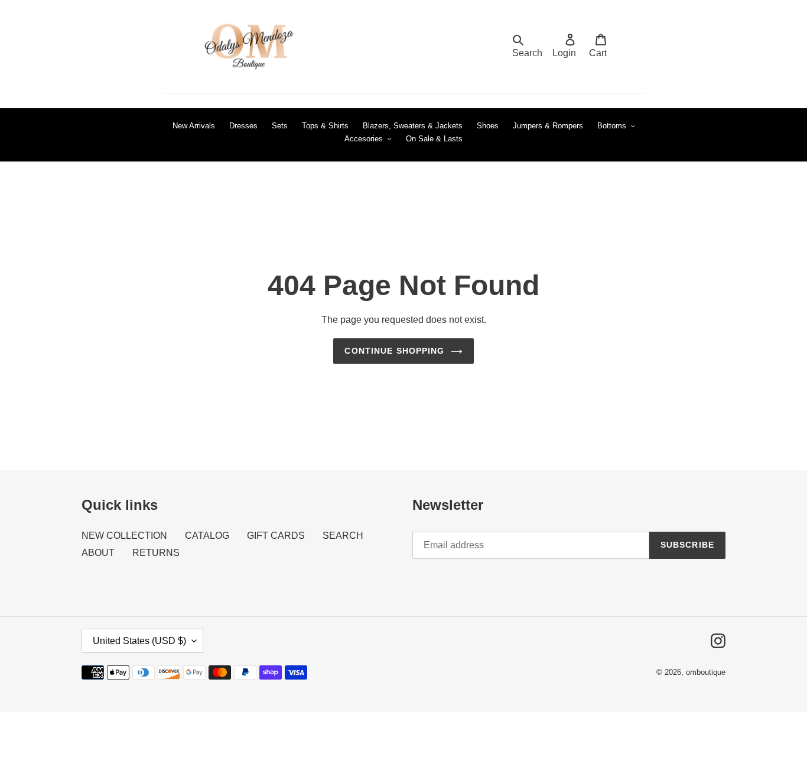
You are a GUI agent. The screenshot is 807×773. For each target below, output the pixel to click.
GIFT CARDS (276, 536)
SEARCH (343, 536)
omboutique (705, 672)
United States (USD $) (139, 641)
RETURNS (156, 553)
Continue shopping (394, 350)
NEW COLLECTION (124, 536)
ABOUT (98, 553)
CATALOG (207, 536)
